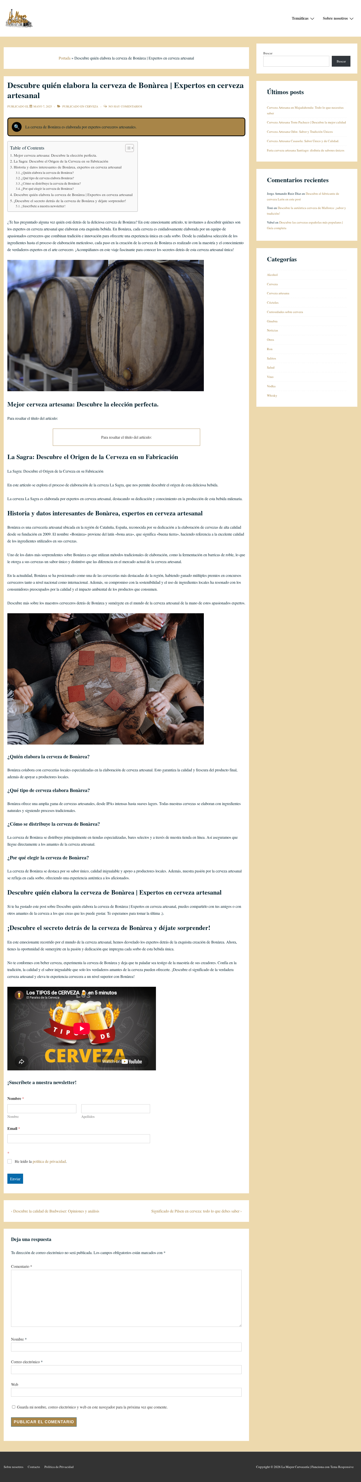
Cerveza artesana (278, 293)
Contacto (34, 1467)
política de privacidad (49, 1161)
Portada (64, 57)
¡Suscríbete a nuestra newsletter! (43, 206)
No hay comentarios (125, 106)
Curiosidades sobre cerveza (285, 312)
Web (14, 1384)
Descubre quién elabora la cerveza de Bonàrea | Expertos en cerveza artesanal (73, 194)
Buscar (267, 53)
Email (13, 1128)
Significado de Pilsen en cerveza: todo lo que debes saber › (196, 1210)
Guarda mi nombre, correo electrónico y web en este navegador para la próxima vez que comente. (92, 1406)
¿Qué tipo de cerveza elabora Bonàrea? (47, 178)
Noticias (272, 330)
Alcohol (272, 274)
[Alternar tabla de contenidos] (127, 148)
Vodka (271, 386)
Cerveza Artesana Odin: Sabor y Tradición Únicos (300, 131)
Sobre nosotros (335, 18)
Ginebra (272, 321)
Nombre (13, 1116)
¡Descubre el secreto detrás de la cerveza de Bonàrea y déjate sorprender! (70, 200)
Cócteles (272, 302)
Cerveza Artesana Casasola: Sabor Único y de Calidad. (303, 141)
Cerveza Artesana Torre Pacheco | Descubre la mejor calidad (306, 122)
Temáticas (300, 18)
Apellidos (88, 1116)
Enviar (15, 1178)
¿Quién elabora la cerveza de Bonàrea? (47, 172)
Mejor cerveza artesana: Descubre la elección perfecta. (55, 155)
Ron (270, 349)
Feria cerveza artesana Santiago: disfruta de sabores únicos (305, 150)
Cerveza (91, 106)
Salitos (271, 358)
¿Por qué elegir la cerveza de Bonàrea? (47, 188)
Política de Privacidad (59, 1467)
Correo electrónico (25, 1361)
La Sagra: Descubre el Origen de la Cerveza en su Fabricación (61, 161)
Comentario (21, 1266)
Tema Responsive (342, 1467)
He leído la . (41, 1161)
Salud (271, 367)
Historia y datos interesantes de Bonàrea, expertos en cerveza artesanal (68, 167)
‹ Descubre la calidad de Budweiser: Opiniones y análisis (55, 1210)
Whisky (272, 395)
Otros (270, 339)
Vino (270, 376)
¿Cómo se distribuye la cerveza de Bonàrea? (51, 183)
